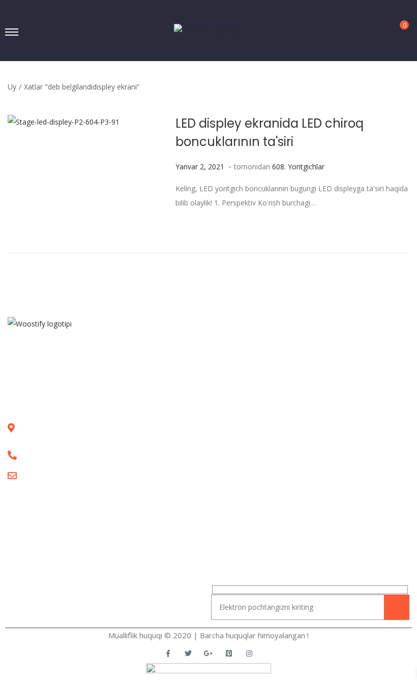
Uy (12, 87)
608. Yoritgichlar (298, 166)
